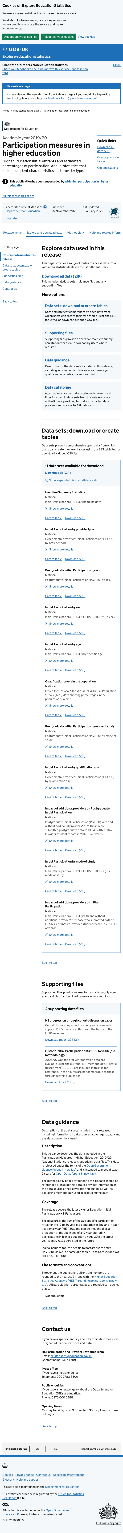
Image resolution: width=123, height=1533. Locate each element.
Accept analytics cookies (20, 37)
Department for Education (23, 211)
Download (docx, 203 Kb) (62, 1039)
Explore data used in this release (19, 257)
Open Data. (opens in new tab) (76, 1173)
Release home (12, 232)
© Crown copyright (108, 1523)
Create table (53, 518)
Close (117, 65)
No (59, 1448)
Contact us (9, 288)
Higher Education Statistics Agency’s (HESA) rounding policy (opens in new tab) (79, 1280)
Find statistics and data (26, 110)
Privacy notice (24, 1475)
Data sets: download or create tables (17, 267)
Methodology (76, 232)
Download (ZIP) (75, 518)
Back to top (10, 301)
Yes (40, 1448)
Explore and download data (44, 232)
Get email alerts (107, 168)
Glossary (8, 1479)
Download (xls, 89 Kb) (59, 1082)
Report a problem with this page (98, 1448)
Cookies (7, 1475)
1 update (11, 218)
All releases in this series (18, 196)
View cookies (86, 37)
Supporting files (12, 276)
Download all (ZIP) (58, 473)
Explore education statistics (26, 56)
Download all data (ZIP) (62, 276)
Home (5, 110)
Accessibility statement (68, 1475)
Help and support (27, 1479)
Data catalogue (58, 387)
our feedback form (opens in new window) (70, 98)
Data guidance (11, 282)
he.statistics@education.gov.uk (71, 1356)
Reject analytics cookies (58, 37)
